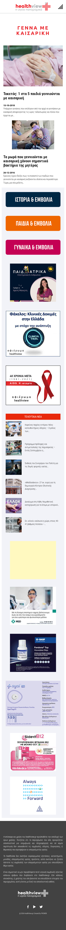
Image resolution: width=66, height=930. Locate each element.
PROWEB (44, 913)
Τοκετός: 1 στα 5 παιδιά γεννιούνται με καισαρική (31, 96)
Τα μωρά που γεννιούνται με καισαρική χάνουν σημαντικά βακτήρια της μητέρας (25, 161)
